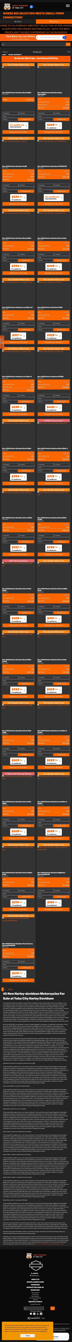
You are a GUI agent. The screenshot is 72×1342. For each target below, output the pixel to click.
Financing (35, 1285)
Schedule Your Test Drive (18, 132)
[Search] (68, 44)
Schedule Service (35, 1304)
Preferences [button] (43, 1331)
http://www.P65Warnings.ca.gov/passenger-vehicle (49, 1244)
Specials (35, 1299)
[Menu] (67, 6)
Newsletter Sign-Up (35, 1287)
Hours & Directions (35, 1282)
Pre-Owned (35, 1294)
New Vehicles (35, 1292)
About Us (35, 1279)
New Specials (35, 1296)
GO (64, 37)
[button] (31, 7)
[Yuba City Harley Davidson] (15, 6)
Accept (28, 1335)
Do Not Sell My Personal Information (55, 1329)
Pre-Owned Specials (35, 1298)
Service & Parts (35, 1302)
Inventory (35, 1290)
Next (10, 989)
